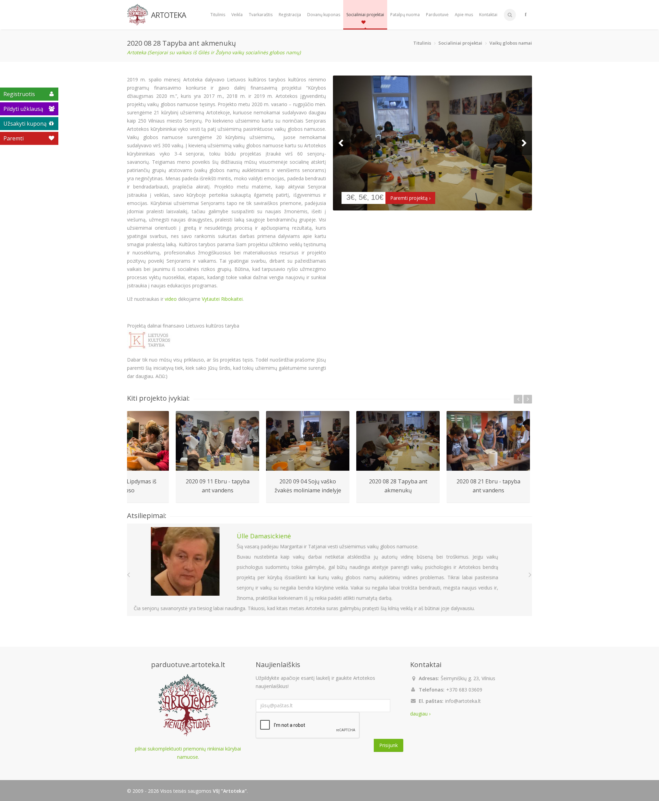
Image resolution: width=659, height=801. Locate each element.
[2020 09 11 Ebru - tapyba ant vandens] (217, 441)
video (171, 299)
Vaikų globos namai (510, 43)
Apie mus (464, 15)
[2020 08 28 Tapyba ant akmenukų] (432, 143)
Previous (341, 143)
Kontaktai (488, 15)
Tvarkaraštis (261, 15)
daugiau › (420, 713)
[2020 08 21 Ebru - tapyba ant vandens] (488, 441)
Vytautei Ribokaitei (222, 299)
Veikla (237, 15)
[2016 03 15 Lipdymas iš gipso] (127, 441)
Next (523, 143)
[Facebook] (525, 15)
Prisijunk (388, 745)
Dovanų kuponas (323, 15)
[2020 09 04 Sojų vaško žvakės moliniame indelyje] (307, 441)
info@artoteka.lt (463, 701)
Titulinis (217, 15)
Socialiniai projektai (365, 15)
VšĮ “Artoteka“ (230, 791)
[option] (217, 457)
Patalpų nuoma (405, 15)
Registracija (290, 15)
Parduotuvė (437, 15)
